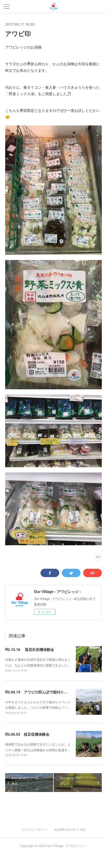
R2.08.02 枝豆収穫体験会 (27, 734)
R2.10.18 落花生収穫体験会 (29, 649)
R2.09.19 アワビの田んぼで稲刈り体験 (38, 691)
